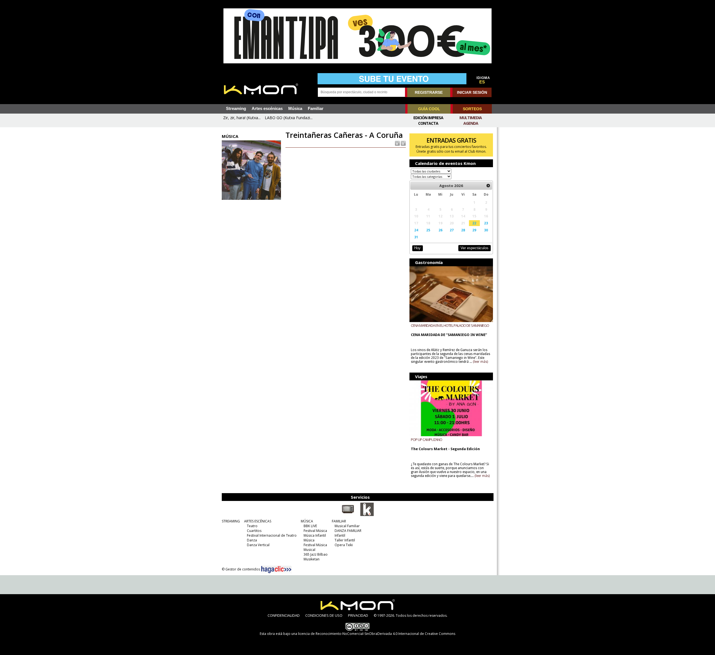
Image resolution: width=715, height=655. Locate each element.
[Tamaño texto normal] (397, 143)
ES (482, 82)
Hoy (417, 248)
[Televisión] (348, 515)
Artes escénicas (267, 108)
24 (416, 230)
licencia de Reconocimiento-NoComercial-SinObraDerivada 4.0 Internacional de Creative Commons (376, 633)
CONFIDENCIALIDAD (284, 615)
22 (474, 223)
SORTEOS (472, 109)
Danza (252, 540)
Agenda (470, 123)
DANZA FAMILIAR (348, 530)
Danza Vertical (258, 545)
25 (428, 230)
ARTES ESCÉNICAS (257, 521)
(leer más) (480, 362)
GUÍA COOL (429, 109)
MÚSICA (307, 521)
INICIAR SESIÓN (472, 92)
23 (486, 223)
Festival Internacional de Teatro (272, 535)
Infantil (340, 535)
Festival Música (315, 530)
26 (440, 230)
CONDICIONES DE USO (323, 615)
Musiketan (312, 559)
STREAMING (231, 521)
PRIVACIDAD (358, 615)
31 (416, 237)
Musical (309, 549)
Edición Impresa (428, 117)
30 (486, 230)
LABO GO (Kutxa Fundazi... (289, 117)
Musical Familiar (347, 526)
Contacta (428, 123)
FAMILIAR (339, 521)
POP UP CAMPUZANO (426, 439)
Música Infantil (315, 535)
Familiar (315, 108)
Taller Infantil (345, 540)
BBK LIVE (310, 526)
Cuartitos (254, 530)
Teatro (252, 526)
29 (474, 230)
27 (452, 230)
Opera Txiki (344, 545)
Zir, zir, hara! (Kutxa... (242, 117)
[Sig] (488, 185)
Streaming (236, 108)
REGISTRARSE (429, 92)
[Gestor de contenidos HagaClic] (276, 570)
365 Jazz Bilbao (316, 554)
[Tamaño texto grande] (403, 143)
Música (295, 108)
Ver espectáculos (474, 248)
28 (463, 230)
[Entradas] (367, 515)
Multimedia (470, 117)
